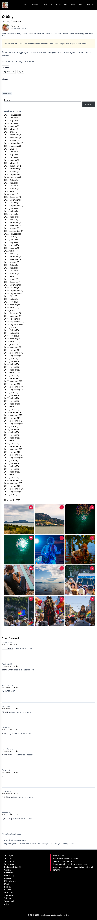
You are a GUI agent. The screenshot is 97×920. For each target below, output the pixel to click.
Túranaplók (9, 901)
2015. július (9, 460)
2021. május (9, 268)
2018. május (9, 364)
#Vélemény (7, 93)
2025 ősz (8, 858)
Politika (6, 21)
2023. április (9, 214)
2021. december (11, 256)
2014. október (10, 486)
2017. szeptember (12, 387)
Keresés (7, 100)
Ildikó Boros (7, 797)
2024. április (9, 185)
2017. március (10, 404)
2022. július (9, 236)
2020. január (9, 310)
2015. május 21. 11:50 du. (10, 815)
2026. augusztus (11, 115)
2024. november (11, 168)
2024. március (10, 188)
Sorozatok (8, 892)
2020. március (10, 304)
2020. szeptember (12, 290)
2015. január (9, 477)
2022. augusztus (11, 234)
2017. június (9, 395)
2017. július (9, 392)
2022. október (10, 228)
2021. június (9, 265)
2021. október (10, 262)
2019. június (9, 330)
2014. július (9, 494)
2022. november (11, 225)
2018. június (9, 361)
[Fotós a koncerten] (19, 580)
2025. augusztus (11, 146)
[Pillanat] (80, 580)
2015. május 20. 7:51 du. (10, 687)
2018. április (9, 367)
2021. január (9, 279)
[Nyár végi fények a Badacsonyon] (50, 519)
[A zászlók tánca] (50, 611)
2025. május (9, 154)
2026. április (9, 123)
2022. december (11, 222)
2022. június (9, 239)
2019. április (9, 336)
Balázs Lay (6, 733)
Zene (6, 904)
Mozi (6, 884)
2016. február (10, 440)
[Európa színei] (19, 611)
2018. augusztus (11, 355)
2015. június (9, 463)
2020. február (10, 307)
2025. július (9, 149)
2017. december (11, 378)
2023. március (10, 217)
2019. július (9, 327)
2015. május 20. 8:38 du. (10, 772)
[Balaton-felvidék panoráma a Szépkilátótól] (19, 519)
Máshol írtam (10, 881)
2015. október (10, 452)
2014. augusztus (11, 491)
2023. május (9, 211)
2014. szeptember (12, 489)
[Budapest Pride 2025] (80, 611)
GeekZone (8, 872)
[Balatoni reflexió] (50, 580)
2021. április (9, 270)
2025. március (10, 160)
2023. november (11, 200)
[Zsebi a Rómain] (80, 550)
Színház (7, 898)
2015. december (11, 446)
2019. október (10, 319)
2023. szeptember (12, 205)
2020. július (9, 296)
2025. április (9, 157)
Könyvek (8, 878)
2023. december (11, 197)
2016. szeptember (12, 421)
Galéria (7, 870)
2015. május (9, 466)
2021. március (10, 273)
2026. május (9, 120)
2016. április (9, 435)
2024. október (10, 171)
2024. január (9, 194)
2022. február (10, 251)
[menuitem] (48, 5)
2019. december (11, 313)
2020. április (9, 302)
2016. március (10, 438)
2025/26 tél (9, 861)
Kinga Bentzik (8, 754)
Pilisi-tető (8, 887)
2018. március (10, 370)
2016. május (9, 432)
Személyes (16, 21)
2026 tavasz (9, 864)
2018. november (11, 347)
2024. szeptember (12, 174)
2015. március (10, 472)
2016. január (9, 443)
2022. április (9, 245)
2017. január (9, 409)
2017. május (9, 398)
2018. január (9, 375)
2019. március (10, 338)
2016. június (9, 429)
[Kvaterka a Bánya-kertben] (50, 550)
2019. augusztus (11, 324)
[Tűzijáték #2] (80, 519)
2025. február (10, 163)
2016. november (11, 415)
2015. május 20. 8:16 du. (10, 709)
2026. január (9, 132)
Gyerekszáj (9, 875)
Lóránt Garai (7, 648)
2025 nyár (8, 855)
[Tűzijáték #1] (19, 550)
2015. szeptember (12, 455)
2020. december (11, 282)
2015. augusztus (11, 457)
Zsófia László (7, 669)
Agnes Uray (7, 818)
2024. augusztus (11, 177)
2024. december (11, 166)
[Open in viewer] (31, 507)
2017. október (10, 384)
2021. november (11, 259)
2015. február (10, 474)
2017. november (11, 381)
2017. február (10, 406)
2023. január (9, 219)
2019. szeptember (12, 321)
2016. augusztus (11, 423)
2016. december (11, 412)
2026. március (10, 126)
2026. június (9, 117)
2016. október (10, 418)
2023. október (10, 202)
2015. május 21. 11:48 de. (10, 794)
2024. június (9, 180)
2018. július (9, 358)
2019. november (11, 316)
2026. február (10, 129)
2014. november (11, 483)
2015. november (11, 449)
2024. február (10, 191)
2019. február (10, 341)
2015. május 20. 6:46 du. (10, 645)
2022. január (9, 253)
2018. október (10, 350)
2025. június (9, 151)
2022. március (10, 248)
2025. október (10, 140)
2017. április (9, 401)
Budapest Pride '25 (12, 867)
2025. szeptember (12, 143)
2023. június (9, 208)
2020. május (9, 299)
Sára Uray (6, 712)
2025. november (11, 137)
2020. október (10, 287)
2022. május (9, 242)
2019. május (9, 333)
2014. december (11, 480)
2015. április (9, 469)
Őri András (15, 26)
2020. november (11, 285)
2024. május (9, 183)
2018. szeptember (12, 353)
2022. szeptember (12, 231)
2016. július (9, 426)
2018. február (10, 372)
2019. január (9, 344)
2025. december (11, 134)
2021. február (10, 276)
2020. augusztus (11, 293)
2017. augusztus (11, 389)
